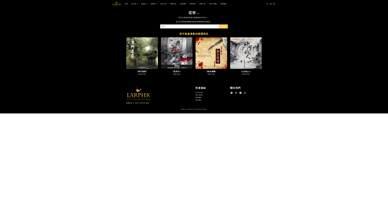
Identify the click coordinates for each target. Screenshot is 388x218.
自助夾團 (183, 4)
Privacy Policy (201, 109)
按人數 (133, 4)
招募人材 (202, 4)
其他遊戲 (223, 4)
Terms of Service (187, 109)
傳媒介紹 (173, 4)
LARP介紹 (199, 92)
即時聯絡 (199, 97)
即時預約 (193, 4)
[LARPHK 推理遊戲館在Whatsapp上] (245, 94)
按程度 (143, 4)
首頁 (126, 4)
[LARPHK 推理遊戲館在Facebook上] (231, 94)
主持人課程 (213, 4)
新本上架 (164, 4)
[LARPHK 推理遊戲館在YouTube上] (240, 94)
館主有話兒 (199, 95)
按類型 (153, 4)
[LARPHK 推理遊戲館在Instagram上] (236, 94)
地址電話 (199, 100)
